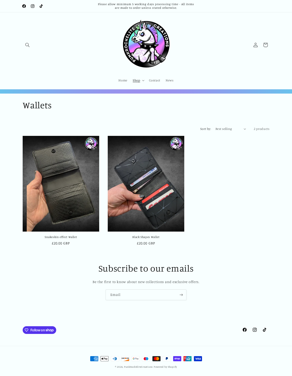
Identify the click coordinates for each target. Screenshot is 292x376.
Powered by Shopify (165, 366)
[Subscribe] (181, 294)
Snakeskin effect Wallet (61, 237)
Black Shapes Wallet (145, 237)
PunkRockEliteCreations (138, 366)
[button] (27, 45)
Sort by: (205, 129)
